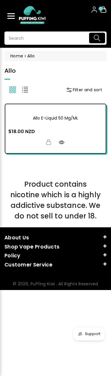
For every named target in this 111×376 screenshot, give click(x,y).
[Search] (97, 38)
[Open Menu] (11, 16)
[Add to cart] (48, 142)
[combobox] (55, 38)
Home (16, 56)
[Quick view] (61, 142)
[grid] (12, 89)
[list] (25, 89)
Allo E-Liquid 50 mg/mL (55, 118)
